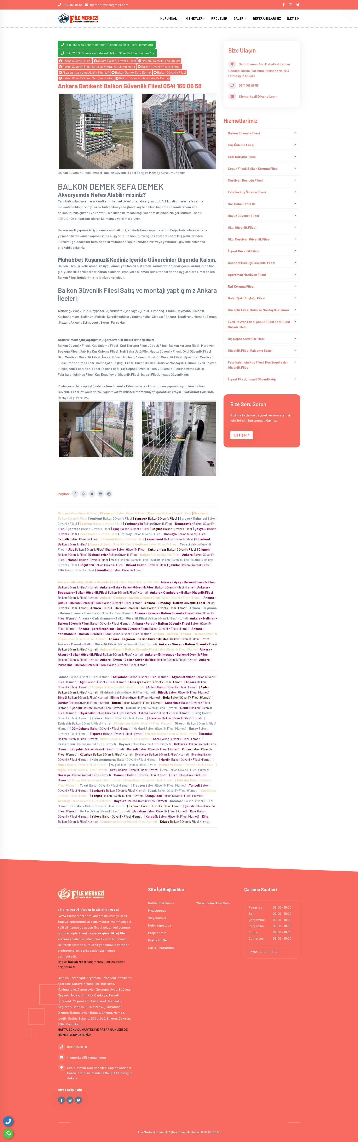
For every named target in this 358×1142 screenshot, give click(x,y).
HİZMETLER (194, 18)
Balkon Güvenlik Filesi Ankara (161, 61)
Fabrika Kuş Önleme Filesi (247, 192)
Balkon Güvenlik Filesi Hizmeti (161, 66)
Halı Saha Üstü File (242, 204)
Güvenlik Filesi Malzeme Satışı (250, 350)
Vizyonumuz (157, 918)
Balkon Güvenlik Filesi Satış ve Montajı (87, 78)
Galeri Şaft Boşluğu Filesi (246, 298)
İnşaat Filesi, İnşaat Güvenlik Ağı (252, 379)
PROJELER (219, 18)
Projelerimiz (157, 933)
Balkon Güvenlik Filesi (76, 61)
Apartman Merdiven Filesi (247, 274)
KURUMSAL (169, 18)
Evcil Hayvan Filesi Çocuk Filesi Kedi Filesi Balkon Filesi (259, 324)
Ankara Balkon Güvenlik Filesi (116, 61)
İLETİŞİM (293, 18)
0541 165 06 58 (72, 5)
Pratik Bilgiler (158, 940)
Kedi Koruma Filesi (242, 157)
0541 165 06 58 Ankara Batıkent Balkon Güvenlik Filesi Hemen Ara (109, 45)
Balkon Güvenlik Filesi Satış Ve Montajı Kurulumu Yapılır (98, 66)
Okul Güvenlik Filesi (242, 227)
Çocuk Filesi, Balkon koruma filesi (253, 168)
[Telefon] (8, 1121)
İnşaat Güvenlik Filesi (243, 251)
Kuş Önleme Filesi (241, 145)
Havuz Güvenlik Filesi (243, 216)
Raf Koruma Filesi (241, 286)
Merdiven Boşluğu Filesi (245, 180)
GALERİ (239, 18)
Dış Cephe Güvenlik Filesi (246, 339)
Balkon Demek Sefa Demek (133, 72)
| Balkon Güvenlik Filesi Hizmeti (84, 677)
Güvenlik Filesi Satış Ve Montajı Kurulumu (258, 310)
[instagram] (291, 4)
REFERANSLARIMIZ (267, 18)
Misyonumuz (157, 910)
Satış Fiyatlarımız (161, 947)
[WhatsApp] (8, 1134)
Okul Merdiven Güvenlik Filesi (249, 239)
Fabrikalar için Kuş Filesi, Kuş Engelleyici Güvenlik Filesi (258, 364)
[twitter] (298, 4)
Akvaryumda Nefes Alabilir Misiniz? (85, 72)
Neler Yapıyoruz (159, 925)
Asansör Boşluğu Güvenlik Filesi (251, 263)
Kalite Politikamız (161, 903)
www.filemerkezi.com (213, 903)
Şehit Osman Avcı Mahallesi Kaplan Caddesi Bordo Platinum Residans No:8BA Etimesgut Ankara (99, 1073)
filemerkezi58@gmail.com (109, 5)
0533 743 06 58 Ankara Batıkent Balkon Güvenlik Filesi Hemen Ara (109, 53)
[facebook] (284, 4)
